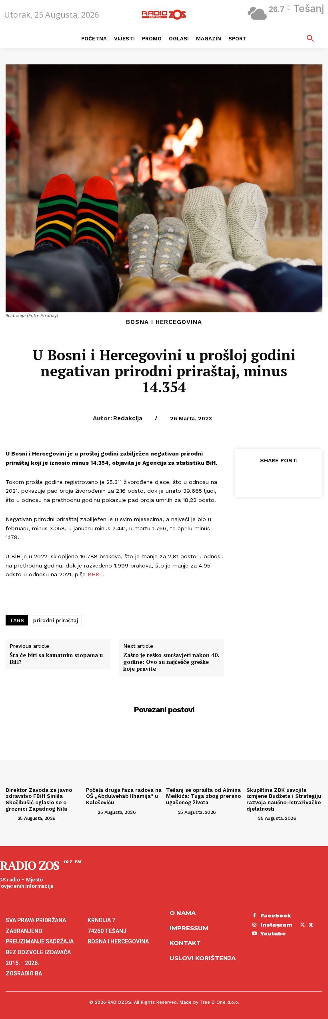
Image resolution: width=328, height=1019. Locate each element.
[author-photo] (11, 817)
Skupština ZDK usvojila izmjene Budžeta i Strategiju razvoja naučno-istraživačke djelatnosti (283, 799)
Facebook (275, 915)
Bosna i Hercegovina (164, 322)
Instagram (276, 924)
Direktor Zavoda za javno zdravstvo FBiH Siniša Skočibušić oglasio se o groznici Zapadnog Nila (39, 799)
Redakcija (127, 418)
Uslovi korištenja (203, 958)
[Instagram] (254, 925)
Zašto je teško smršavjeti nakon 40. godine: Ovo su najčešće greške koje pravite (171, 662)
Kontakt (185, 943)
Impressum (189, 928)
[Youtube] (254, 934)
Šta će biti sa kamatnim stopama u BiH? (56, 658)
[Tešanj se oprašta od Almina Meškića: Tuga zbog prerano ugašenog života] (204, 755)
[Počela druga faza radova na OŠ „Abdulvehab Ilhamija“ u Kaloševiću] (124, 755)
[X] (267, 478)
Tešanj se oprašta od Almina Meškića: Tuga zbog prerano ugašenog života (203, 796)
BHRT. (97, 574)
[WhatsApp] (304, 478)
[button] (310, 38)
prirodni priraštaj (55, 620)
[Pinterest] (286, 478)
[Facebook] (249, 478)
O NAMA (183, 913)
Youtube (273, 933)
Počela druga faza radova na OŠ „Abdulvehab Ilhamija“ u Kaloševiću (124, 796)
